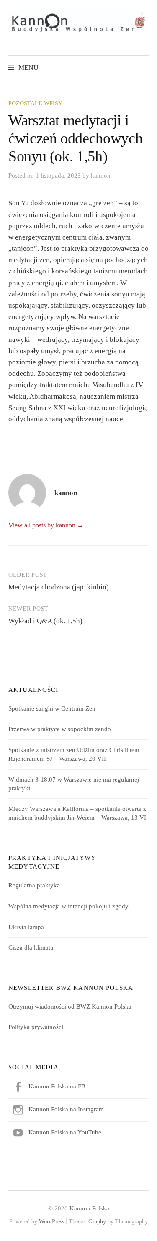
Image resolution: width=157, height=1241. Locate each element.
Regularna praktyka (34, 885)
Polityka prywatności (35, 1027)
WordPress (51, 1221)
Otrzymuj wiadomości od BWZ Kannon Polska (69, 1006)
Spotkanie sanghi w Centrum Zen (51, 708)
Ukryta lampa (26, 927)
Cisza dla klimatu (31, 947)
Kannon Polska (89, 1208)
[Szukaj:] (141, 67)
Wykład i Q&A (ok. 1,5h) (45, 621)
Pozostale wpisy (35, 103)
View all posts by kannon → (46, 525)
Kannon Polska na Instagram (66, 1109)
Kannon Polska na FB (56, 1086)
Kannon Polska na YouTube (64, 1132)
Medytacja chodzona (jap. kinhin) (58, 587)
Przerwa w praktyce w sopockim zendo (59, 729)
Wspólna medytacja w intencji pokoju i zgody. (69, 906)
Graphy (97, 1221)
